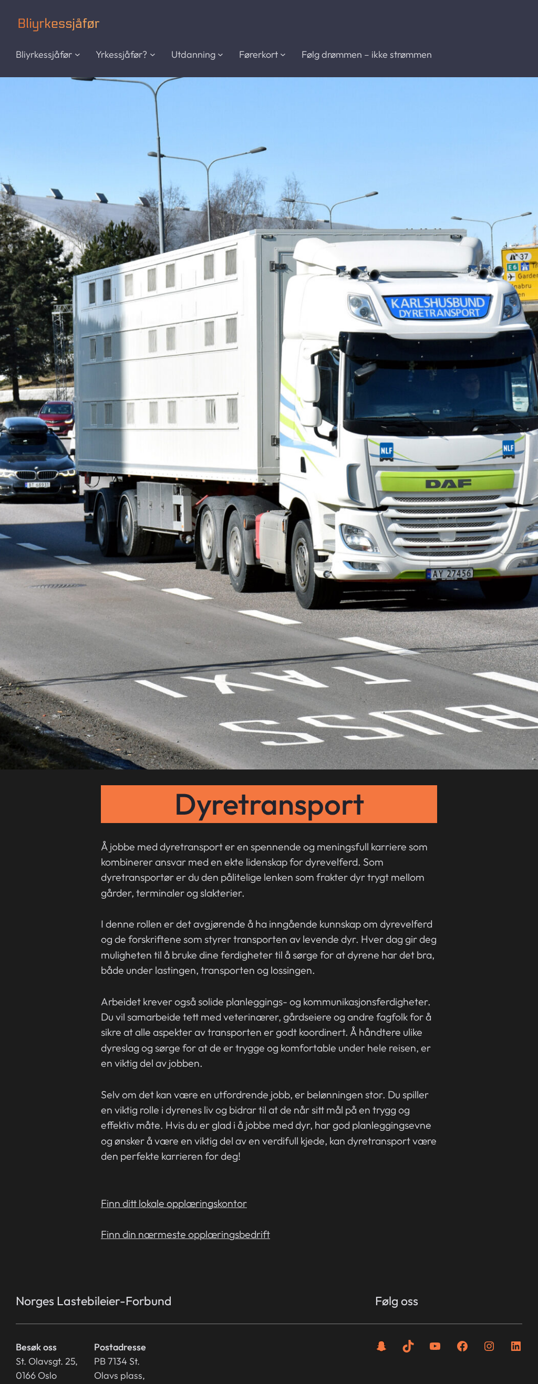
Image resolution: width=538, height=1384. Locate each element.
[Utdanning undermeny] (220, 54)
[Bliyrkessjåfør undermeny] (77, 54)
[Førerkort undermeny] (283, 54)
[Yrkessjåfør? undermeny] (153, 54)
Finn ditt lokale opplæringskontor (174, 1203)
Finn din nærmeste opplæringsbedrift (185, 1234)
